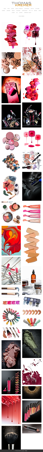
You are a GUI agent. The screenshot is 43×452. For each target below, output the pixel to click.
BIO (17, 12)
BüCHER (35, 10)
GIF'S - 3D (31, 10)
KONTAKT (20, 12)
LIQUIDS (12, 8)
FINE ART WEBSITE (21, 16)
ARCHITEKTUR (26, 8)
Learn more (22, 450)
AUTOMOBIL (18, 10)
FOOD (9, 8)
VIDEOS (40, 10)
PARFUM (13, 10)
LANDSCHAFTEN (24, 10)
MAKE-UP (32, 8)
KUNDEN (13, 12)
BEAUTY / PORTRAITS (19, 8)
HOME (5, 8)
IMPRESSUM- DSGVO (27, 12)
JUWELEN (3, 10)
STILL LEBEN (37, 8)
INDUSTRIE (8, 10)
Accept (26, 450)
